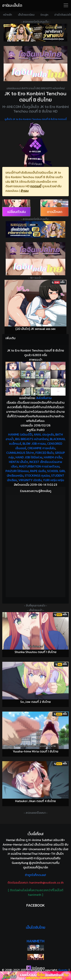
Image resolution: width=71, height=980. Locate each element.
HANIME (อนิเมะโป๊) (20, 434)
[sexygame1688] (35, 32)
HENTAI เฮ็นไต (18, 461)
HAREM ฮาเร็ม (53, 457)
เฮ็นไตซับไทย (35, 927)
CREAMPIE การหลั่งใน (41, 448)
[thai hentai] (35, 250)
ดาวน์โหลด (54, 211)
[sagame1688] (35, 229)
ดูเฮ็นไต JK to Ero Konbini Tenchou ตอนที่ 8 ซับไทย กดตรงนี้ (36, 119)
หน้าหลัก (7, 15)
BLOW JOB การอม (34, 443)
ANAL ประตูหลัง (44, 434)
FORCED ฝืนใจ (44, 452)
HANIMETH (35, 941)
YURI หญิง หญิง (53, 480)
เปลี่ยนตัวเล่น (16, 211)
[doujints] (35, 267)
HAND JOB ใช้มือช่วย (29, 457)
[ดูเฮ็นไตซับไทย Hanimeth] (35, 957)
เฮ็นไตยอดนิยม (26, 15)
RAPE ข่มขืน (38, 471)
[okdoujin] (35, 948)
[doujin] (35, 55)
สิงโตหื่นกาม (44, 398)
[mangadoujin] (35, 72)
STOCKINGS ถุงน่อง (37, 475)
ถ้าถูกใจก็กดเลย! (35, 875)
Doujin (44, 15)
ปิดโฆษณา (38, 968)
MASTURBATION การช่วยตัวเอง (39, 466)
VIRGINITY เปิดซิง (30, 480)
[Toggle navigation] (66, 5)
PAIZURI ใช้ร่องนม (17, 471)
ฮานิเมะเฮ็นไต (12, 5)
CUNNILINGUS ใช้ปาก (20, 452)
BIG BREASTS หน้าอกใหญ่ (31, 439)
